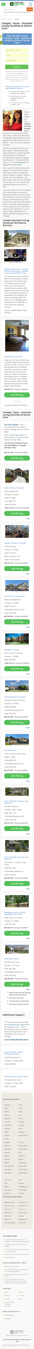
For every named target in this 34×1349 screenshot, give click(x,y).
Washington (8, 1190)
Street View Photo (16, 435)
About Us (7, 1295)
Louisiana (21, 1125)
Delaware (7, 1128)
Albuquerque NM (9, 1202)
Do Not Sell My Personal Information (9, 1304)
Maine (20, 1128)
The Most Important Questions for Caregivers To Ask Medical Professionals (16, 1240)
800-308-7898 (8, 616)
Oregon (21, 1159)
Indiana (21, 1112)
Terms (21, 1299)
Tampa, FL (22, 1209)
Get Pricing (17, 394)
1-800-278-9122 (31, 4)
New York (22, 1142)
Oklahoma (22, 1156)
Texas (10, 19)
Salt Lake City (23, 1212)
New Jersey (7, 1169)
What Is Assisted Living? (11, 1266)
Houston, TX (8, 1212)
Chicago (21, 1216)
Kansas (21, 1118)
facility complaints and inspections (16, 1023)
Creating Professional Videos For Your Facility (16, 1275)
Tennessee (7, 1180)
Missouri (7, 1152)
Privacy (21, 1292)
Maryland (21, 1132)
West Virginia (22, 1190)
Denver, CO (8, 1216)
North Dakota (23, 1149)
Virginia (6, 1186)
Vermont (21, 1183)
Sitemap (6, 1299)
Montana (7, 1156)
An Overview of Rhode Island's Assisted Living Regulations (16, 1250)
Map (28, 518)
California (7, 1118)
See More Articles (9, 1257)
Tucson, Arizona (9, 1206)
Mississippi (7, 1149)
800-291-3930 (8, 452)
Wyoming (21, 1193)
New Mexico (8, 1173)
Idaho (20, 1105)
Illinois (20, 1108)
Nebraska (7, 1159)
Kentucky (21, 1122)
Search (30, 9)
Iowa (20, 1115)
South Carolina (23, 1169)
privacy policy (8, 75)
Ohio (20, 1152)
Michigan (7, 1142)
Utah (5, 1183)
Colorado (7, 1122)
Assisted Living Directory (17, 4)
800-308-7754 (8, 389)
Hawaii (6, 1139)
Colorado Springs (9, 1223)
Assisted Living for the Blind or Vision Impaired (15, 1245)
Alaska (6, 1108)
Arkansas (7, 1115)
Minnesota (7, 1146)
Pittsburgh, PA (23, 1219)
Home (3, 19)
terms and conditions (18, 73)
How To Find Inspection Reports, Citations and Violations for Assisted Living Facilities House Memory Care (15, 1281)
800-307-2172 (8, 823)
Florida (6, 1132)
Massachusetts (23, 1135)
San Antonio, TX (23, 1206)
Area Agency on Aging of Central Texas (16, 163)
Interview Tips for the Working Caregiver (16, 1254)
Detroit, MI (7, 1219)
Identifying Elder (9, 1315)
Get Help (21, 1295)
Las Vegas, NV (23, 1202)
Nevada (6, 1163)
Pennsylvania (23, 1163)
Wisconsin (7, 1193)
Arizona (6, 1112)
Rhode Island (23, 1166)
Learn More (17, 401)
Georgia (6, 1135)
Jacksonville (22, 1223)
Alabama (7, 1105)
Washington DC (23, 1186)
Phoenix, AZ (8, 1209)
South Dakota (23, 1173)
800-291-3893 (8, 717)
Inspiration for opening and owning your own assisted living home (16, 1270)
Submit (17, 66)
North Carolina (23, 1146)
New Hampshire (9, 1166)
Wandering (7, 1318)
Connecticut (8, 1125)
